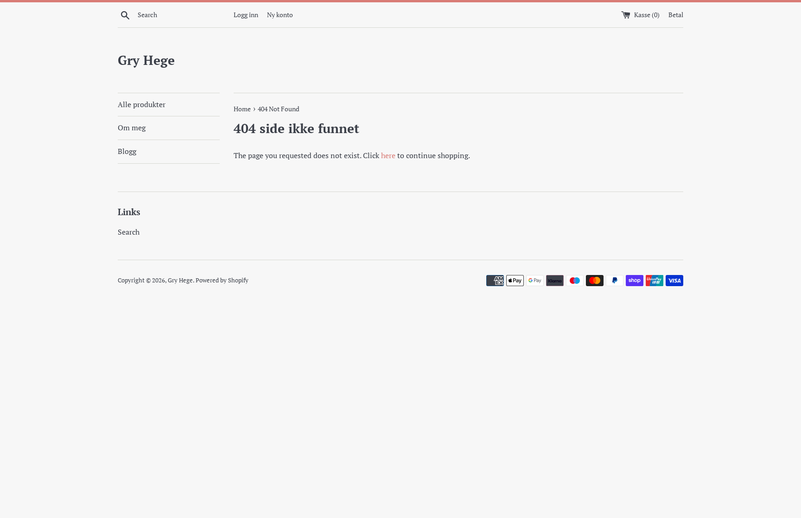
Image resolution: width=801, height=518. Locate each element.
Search (129, 232)
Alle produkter (141, 104)
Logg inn (246, 14)
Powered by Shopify (222, 280)
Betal (675, 14)
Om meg (132, 127)
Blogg (127, 151)
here (388, 155)
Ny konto (280, 14)
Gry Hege (146, 60)
